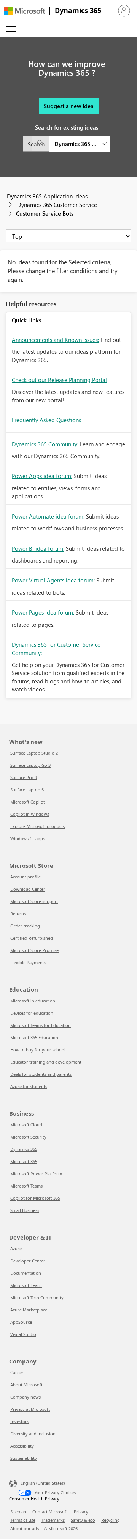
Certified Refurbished (31, 938)
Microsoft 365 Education (34, 1037)
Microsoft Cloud (26, 1124)
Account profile (25, 877)
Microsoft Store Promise (34, 950)
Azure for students (28, 1086)
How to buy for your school (37, 1050)
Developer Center (27, 1261)
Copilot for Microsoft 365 (35, 1198)
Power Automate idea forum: (48, 516)
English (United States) (43, 1483)
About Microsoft (26, 1385)
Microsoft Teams (26, 1186)
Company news (25, 1397)
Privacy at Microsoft (30, 1409)
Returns (18, 913)
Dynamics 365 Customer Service (57, 204)
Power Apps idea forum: (42, 476)
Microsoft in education (32, 1001)
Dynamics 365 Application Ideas (47, 196)
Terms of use (22, 1520)
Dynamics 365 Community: (45, 444)
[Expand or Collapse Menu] (11, 29)
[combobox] (66, 144)
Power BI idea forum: (38, 548)
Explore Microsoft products (37, 826)
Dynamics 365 (78, 10)
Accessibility (22, 1446)
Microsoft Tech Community (37, 1297)
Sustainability (23, 1458)
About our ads (24, 1528)
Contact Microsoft (50, 1512)
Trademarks (53, 1520)
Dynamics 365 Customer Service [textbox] (75, 144)
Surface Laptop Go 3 (30, 765)
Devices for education (31, 1013)
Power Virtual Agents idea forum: (53, 580)
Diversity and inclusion (33, 1434)
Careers (17, 1372)
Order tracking (25, 926)
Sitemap (18, 1512)
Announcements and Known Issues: (55, 339)
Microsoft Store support (34, 901)
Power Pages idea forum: (43, 612)
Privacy (81, 1512)
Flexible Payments (28, 962)
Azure (16, 1248)
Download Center (27, 889)
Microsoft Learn (26, 1285)
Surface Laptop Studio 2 (34, 753)
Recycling (110, 1520)
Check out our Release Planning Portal (59, 380)
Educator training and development (45, 1062)
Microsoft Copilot (27, 802)
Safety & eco (83, 1520)
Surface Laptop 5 (27, 789)
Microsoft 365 (23, 1161)
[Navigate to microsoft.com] (24, 11)
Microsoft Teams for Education (40, 1025)
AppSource (21, 1322)
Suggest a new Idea (69, 106)
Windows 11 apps (27, 838)
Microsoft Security (28, 1137)
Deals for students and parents (41, 1074)
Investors (19, 1421)
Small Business (24, 1210)
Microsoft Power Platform (36, 1173)
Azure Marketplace (28, 1310)
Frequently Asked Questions (46, 420)
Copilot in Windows (29, 814)
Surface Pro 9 (23, 777)
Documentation (25, 1273)
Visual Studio (23, 1334)
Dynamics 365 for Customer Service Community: (56, 648)
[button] (124, 11)
